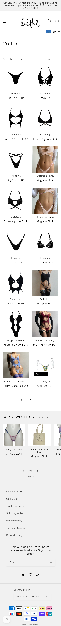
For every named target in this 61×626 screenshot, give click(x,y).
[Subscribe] (51, 562)
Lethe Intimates (33, 625)
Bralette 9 (45, 258)
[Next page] (39, 400)
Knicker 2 (16, 93)
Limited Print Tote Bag (39, 450)
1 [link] (21, 399)
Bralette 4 (16, 217)
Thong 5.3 (16, 176)
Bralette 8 (45, 93)
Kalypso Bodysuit (16, 340)
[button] (4, 22)
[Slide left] (23, 470)
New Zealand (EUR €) (29, 596)
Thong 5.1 (16, 258)
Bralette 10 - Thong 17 (45, 340)
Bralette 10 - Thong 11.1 (16, 381)
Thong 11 (45, 381)
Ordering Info (14, 491)
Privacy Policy (14, 520)
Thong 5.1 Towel (45, 217)
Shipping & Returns (17, 513)
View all (30, 476)
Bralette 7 (16, 135)
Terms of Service (16, 528)
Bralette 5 (45, 135)
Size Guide (12, 498)
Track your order (15, 506)
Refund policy (14, 535)
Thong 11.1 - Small (13, 449)
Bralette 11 (45, 299)
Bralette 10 (15, 299)
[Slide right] (37, 470)
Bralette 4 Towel (45, 176)
